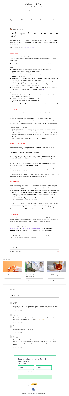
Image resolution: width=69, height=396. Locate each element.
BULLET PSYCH (34, 4)
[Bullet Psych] (33, 389)
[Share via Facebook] (10, 247)
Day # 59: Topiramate (10, 275)
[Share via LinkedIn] (16, 247)
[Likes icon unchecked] (14, 310)
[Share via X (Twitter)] (13, 247)
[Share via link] (20, 247)
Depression (34, 20)
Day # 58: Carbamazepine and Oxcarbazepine (33, 275)
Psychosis (12, 20)
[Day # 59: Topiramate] (12, 266)
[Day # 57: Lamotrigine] (56, 266)
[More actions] (58, 29)
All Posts (5, 20)
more (38, 385)
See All (64, 258)
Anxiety (49, 20)
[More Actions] (58, 303)
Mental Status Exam (23, 20)
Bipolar (42, 20)
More (54, 20)
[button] (64, 20)
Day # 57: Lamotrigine (53, 275)
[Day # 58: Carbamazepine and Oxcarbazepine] (34, 266)
